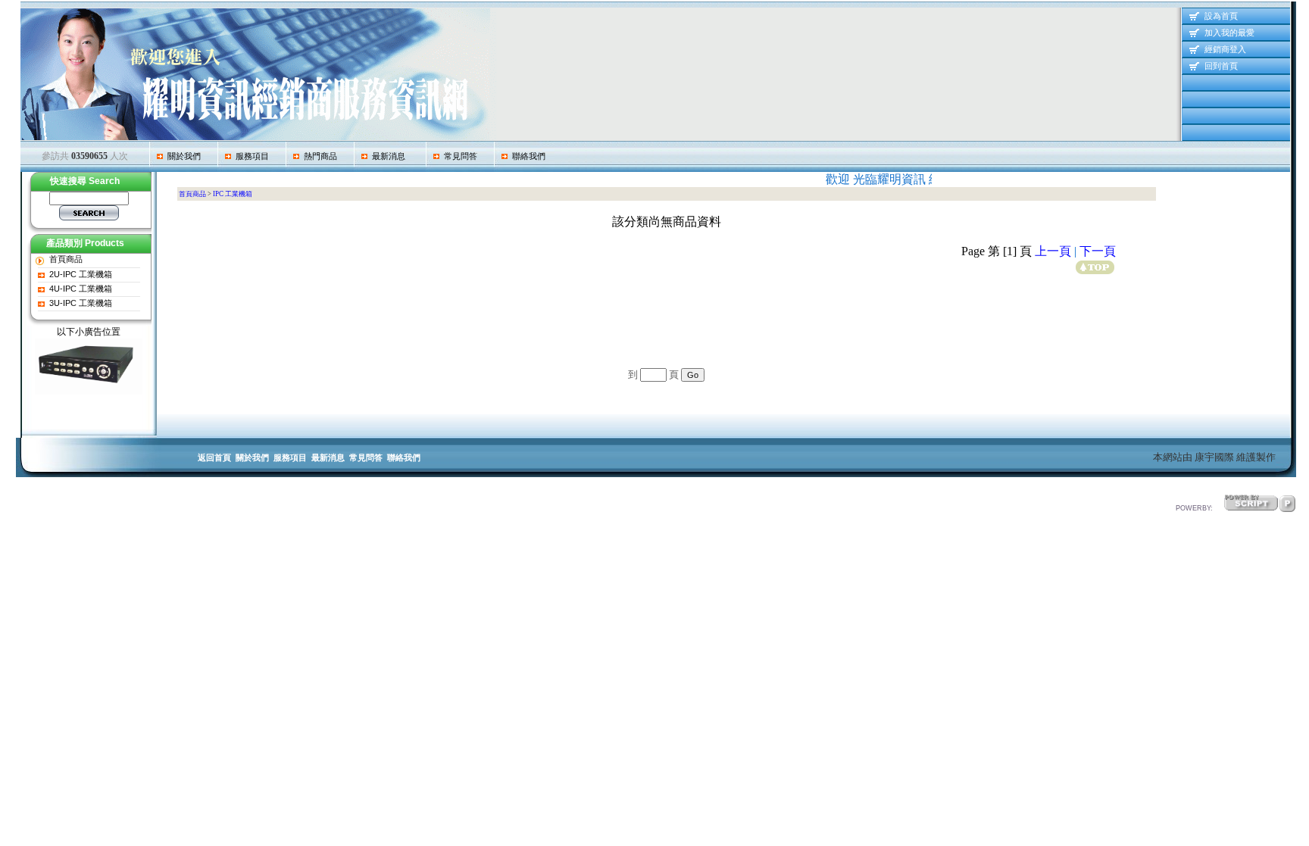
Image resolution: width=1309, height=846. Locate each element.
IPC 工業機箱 (232, 194)
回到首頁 (1220, 65)
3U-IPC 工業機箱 (80, 302)
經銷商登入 (1224, 49)
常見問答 (458, 156)
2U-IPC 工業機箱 (80, 274)
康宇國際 (1214, 457)
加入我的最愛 (1228, 32)
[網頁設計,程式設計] (1251, 500)
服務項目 (250, 156)
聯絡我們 (526, 156)
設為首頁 (1220, 15)
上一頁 (1053, 251)
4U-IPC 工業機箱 (80, 288)
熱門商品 (318, 156)
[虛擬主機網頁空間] (1287, 500)
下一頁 (1097, 251)
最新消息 (386, 156)
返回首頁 (214, 457)
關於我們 (182, 156)
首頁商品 (66, 259)
